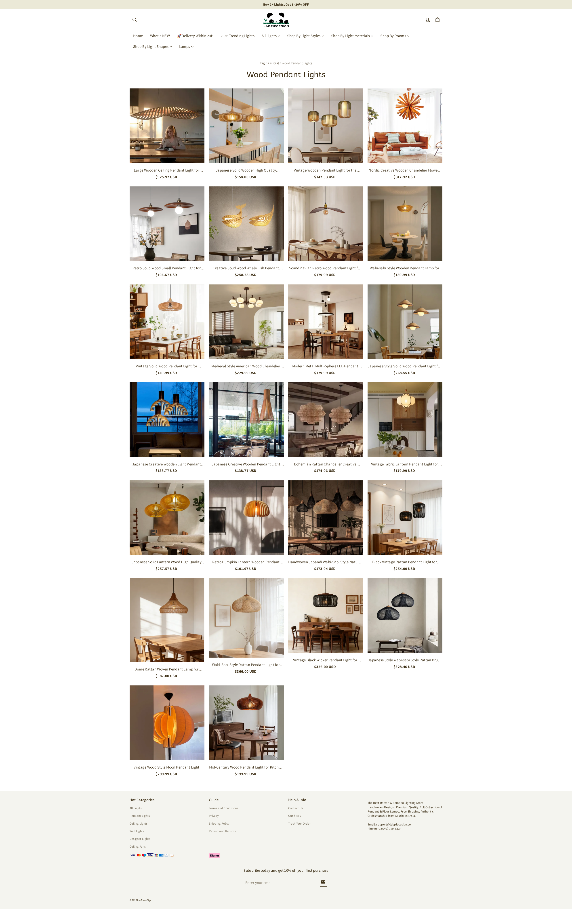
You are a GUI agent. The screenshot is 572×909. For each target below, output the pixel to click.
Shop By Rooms (393, 35)
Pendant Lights (140, 816)
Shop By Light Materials (350, 35)
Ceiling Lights (139, 823)
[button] (134, 19)
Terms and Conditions (223, 808)
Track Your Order (299, 823)
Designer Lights (140, 839)
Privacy (214, 816)
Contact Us (295, 808)
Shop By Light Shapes (151, 46)
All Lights (269, 35)
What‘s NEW (160, 35)
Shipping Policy (219, 823)
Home (138, 35)
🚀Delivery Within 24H (195, 35)
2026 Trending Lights (237, 35)
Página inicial (269, 63)
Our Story (294, 816)
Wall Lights (137, 831)
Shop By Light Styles (304, 35)
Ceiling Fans (138, 846)
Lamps (184, 46)
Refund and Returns (222, 831)
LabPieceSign (144, 900)
